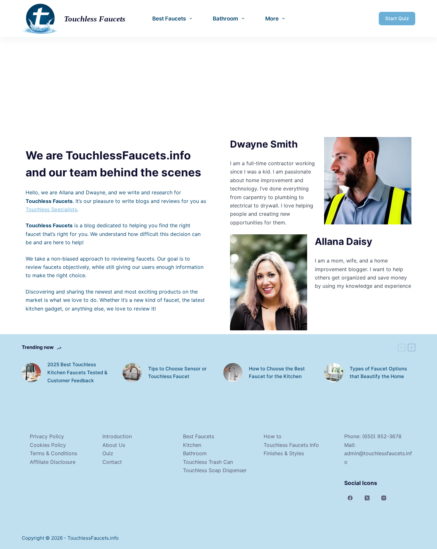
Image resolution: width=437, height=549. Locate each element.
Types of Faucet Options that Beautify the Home (378, 373)
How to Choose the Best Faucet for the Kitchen (277, 373)
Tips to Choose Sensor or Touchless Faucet (177, 373)
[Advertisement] (218, 85)
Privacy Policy (47, 436)
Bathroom (225, 18)
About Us (113, 445)
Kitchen (192, 445)
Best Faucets (169, 18)
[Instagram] (384, 498)
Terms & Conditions (53, 453)
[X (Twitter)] (367, 498)
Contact (112, 462)
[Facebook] (350, 498)
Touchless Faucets (94, 18)
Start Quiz (397, 18)
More (272, 18)
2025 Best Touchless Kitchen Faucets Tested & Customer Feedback (77, 372)
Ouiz (107, 453)
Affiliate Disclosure (52, 462)
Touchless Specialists (51, 209)
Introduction (117, 436)
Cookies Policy (48, 445)
